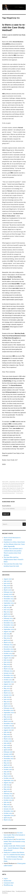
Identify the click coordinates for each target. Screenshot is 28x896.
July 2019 (6, 732)
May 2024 (7, 638)
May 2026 (7, 585)
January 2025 (8, 620)
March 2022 (7, 693)
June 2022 (7, 686)
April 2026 (7, 588)
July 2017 (6, 760)
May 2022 (7, 688)
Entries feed (7, 880)
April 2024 (7, 640)
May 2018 (7, 747)
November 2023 (9, 651)
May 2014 (7, 804)
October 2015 (8, 778)
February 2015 (8, 793)
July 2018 (6, 743)
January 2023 (8, 673)
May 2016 (7, 774)
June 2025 (7, 609)
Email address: (6, 506)
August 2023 (7, 658)
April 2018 (7, 750)
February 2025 (8, 618)
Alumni (18, 481)
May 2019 (7, 734)
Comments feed (8, 883)
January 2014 (8, 809)
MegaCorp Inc (12, 488)
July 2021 (6, 697)
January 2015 (8, 796)
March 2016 (7, 776)
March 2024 (7, 642)
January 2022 (8, 695)
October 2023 (8, 653)
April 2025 (7, 614)
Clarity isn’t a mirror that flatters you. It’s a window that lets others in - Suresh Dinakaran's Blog (14, 855)
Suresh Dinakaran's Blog (8, 891)
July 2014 (6, 802)
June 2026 (7, 583)
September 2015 (9, 780)
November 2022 (9, 677)
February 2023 (8, 671)
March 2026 (7, 590)
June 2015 (7, 787)
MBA (8, 488)
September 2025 (9, 603)
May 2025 (7, 612)
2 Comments (19, 493)
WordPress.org (8, 885)
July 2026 (7, 581)
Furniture (4, 485)
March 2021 (7, 706)
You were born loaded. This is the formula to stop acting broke (14, 835)
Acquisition (12, 481)
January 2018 (8, 754)
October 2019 (8, 725)
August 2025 (8, 605)
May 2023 (7, 664)
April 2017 (7, 765)
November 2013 (8, 811)
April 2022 (7, 690)
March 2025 (7, 616)
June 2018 (7, 745)
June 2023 (7, 662)
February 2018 (8, 752)
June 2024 (7, 636)
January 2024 (8, 647)
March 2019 (7, 739)
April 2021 (7, 704)
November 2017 (8, 758)
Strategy (18, 489)
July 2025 (6, 607)
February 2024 (8, 644)
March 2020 (7, 721)
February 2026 (8, 592)
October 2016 (8, 769)
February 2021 (8, 708)
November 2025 (9, 598)
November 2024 (9, 625)
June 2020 (7, 715)
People (19, 488)
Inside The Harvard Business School (11, 486)
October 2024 (8, 627)
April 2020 (7, 719)
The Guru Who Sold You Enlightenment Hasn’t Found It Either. (13, 559)
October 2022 (8, 679)
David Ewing (14, 483)
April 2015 (7, 791)
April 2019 (7, 736)
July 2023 (6, 660)
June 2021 (7, 699)
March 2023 (7, 669)
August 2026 (8, 579)
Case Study (5, 483)
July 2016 (6, 771)
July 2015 (6, 785)
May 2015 (7, 789)
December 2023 (8, 649)
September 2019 (9, 728)
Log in (6, 878)
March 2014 (7, 806)
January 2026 (8, 594)
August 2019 (7, 730)
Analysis (22, 481)
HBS (21, 485)
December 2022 (8, 675)
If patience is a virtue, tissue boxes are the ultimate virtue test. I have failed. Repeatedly (14, 544)
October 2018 (8, 741)
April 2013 (7, 817)
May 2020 (7, 717)
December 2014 (8, 798)
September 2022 (9, 682)
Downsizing (21, 483)
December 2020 (8, 710)
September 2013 (9, 815)
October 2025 (8, 601)
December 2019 (8, 723)
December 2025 (8, 596)
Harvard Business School (13, 485)
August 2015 (7, 782)
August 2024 (8, 631)
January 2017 (8, 767)
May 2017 (6, 763)
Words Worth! (8, 850)
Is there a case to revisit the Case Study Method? (13, 27)
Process (14, 489)
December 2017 (8, 756)
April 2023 (7, 666)
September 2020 (9, 712)
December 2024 (8, 623)
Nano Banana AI (9, 839)
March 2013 (7, 820)
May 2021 (7, 701)
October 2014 (8, 800)
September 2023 (9, 655)
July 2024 (6, 634)
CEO (9, 483)
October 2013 (8, 813)
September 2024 (9, 629)
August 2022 (8, 684)
